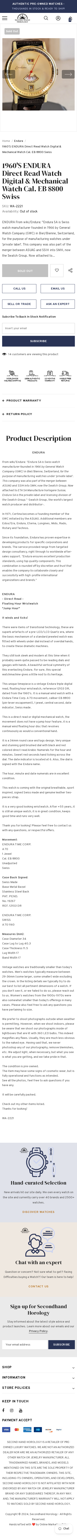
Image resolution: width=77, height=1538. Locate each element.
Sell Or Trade (19, 304)
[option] (38, 74)
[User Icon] (58, 18)
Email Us (58, 289)
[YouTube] (23, 1410)
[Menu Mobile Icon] (4, 18)
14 (10, 354)
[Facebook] (6, 1410)
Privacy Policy (38, 1331)
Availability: (10, 212)
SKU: (5, 207)
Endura (18, 141)
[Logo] (22, 18)
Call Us (19, 289)
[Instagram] (14, 1410)
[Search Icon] (46, 18)
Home (6, 141)
